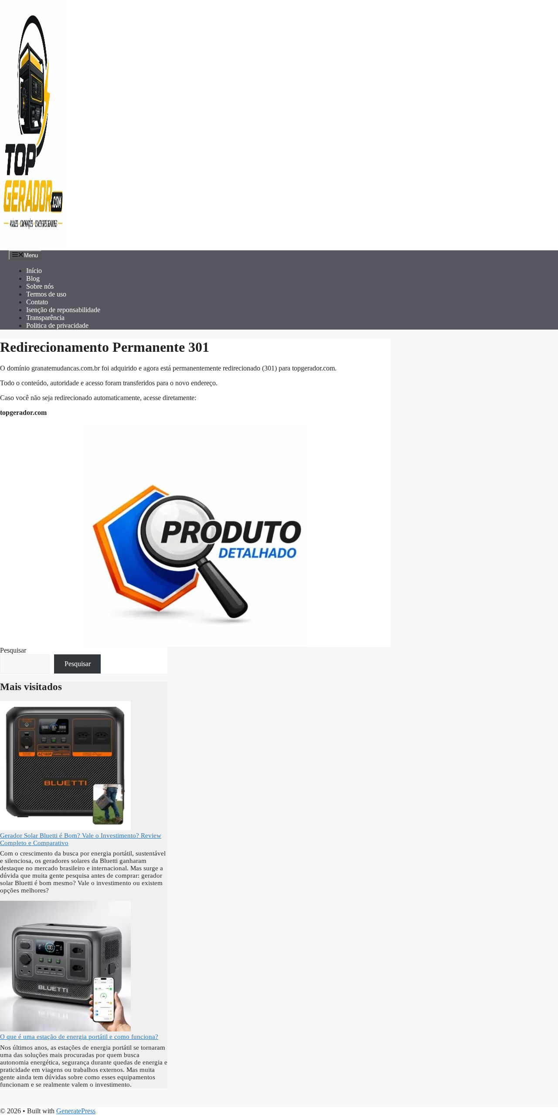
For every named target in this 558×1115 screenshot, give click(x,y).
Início (34, 270)
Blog (33, 278)
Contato (37, 302)
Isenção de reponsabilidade (63, 309)
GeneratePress (75, 1111)
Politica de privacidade (57, 325)
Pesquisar (13, 650)
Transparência (45, 317)
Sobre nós (40, 286)
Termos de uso (46, 294)
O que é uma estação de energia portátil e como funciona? (79, 1036)
